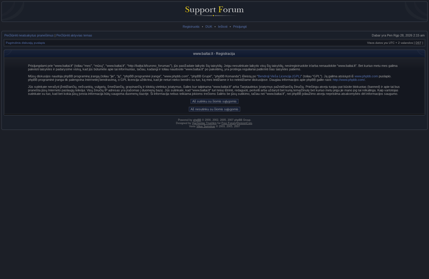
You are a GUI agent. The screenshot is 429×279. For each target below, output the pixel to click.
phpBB (197, 119)
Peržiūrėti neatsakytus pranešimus (29, 35)
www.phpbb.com (366, 76)
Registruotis (191, 26)
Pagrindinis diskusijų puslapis (25, 42)
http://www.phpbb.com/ (349, 79)
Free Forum (229, 123)
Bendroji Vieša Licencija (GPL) (279, 76)
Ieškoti (222, 26)
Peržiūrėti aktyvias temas (74, 35)
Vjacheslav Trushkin (204, 123)
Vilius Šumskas (205, 126)
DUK (208, 26)
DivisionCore (244, 123)
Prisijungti (240, 26)
